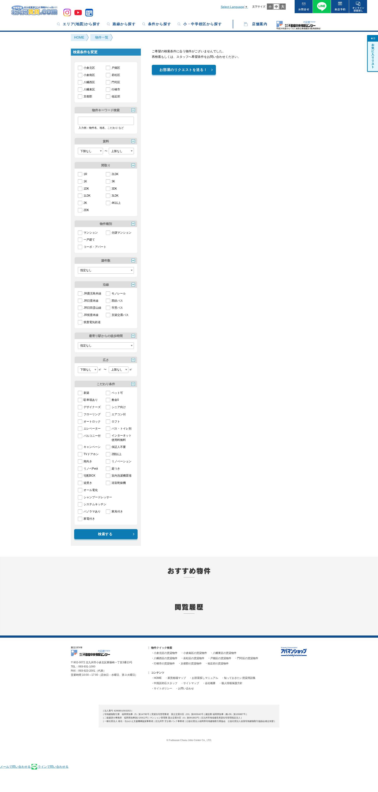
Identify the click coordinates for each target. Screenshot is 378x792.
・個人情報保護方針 (230, 683)
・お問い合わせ (184, 688)
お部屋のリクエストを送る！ (183, 70)
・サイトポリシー (161, 688)
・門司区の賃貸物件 (246, 658)
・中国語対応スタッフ (164, 683)
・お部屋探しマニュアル (203, 677)
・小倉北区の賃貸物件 (164, 653)
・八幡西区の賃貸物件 (164, 658)
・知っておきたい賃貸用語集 (238, 677)
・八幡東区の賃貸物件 (223, 653)
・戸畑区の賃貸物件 (219, 658)
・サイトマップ (190, 683)
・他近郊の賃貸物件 (217, 663)
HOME (79, 37)
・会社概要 (208, 683)
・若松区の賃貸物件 (192, 658)
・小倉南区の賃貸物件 (194, 653)
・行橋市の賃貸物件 (163, 663)
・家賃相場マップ (175, 677)
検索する (105, 534)
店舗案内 (259, 24)
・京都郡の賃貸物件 (190, 663)
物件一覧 (101, 37)
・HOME (156, 677)
